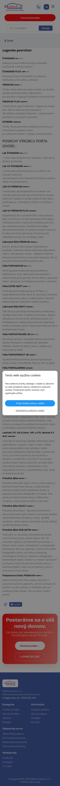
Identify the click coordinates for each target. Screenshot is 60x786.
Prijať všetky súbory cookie (30, 403)
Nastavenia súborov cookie (30, 410)
